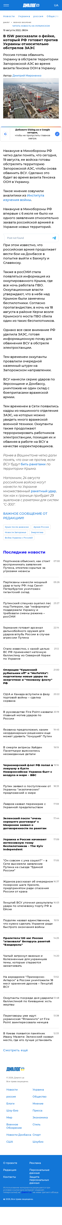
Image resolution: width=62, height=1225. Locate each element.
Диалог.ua (26, 1192)
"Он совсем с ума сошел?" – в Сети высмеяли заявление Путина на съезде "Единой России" (25, 865)
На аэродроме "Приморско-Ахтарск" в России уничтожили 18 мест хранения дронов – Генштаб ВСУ (28, 981)
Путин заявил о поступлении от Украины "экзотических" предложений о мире (27, 789)
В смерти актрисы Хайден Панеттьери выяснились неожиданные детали (22, 751)
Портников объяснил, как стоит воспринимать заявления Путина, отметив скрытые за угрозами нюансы (26, 566)
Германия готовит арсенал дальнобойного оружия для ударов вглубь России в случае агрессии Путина (26, 632)
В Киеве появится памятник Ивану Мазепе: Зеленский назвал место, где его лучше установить (28, 1037)
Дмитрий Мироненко (27, 75)
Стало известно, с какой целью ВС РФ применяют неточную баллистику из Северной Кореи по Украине (27, 653)
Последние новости (24, 552)
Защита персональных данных (39, 1179)
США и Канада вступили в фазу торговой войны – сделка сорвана (26, 697)
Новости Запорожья (15, 532)
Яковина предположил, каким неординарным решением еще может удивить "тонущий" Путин (27, 733)
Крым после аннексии (17, 527)
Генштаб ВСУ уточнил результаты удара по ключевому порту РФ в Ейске (28, 906)
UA (56, 5)
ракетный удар (43, 491)
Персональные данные (39, 1171)
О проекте (10, 1163)
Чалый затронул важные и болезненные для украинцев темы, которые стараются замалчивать (25, 960)
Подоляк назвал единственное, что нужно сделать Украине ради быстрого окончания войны (28, 924)
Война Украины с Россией (19, 538)
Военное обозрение (22, 22)
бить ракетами (33, 464)
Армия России (41, 527)
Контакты (9, 1176)
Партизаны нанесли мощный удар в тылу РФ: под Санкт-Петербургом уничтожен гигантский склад (25, 587)
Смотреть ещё (15, 1050)
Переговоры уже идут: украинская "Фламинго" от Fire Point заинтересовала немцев (26, 1019)
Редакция (9, 1169)
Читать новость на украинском (31, 26)
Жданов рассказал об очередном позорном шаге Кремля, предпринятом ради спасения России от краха (28, 886)
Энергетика (37, 532)
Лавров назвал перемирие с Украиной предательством (24, 805)
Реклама (35, 1163)
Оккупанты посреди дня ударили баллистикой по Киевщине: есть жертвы (28, 1001)
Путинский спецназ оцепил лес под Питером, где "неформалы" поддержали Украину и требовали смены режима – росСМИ (27, 610)
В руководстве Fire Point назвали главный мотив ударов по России (28, 715)
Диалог (6, 22)
